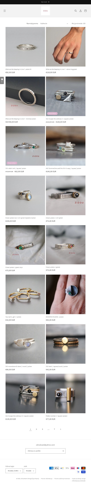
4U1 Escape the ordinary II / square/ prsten (60, 119)
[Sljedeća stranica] (60, 429)
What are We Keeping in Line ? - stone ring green (61, 69)
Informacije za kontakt (78, 481)
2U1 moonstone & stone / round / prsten (19, 366)
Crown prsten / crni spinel (54, 218)
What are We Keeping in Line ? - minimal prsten (21, 119)
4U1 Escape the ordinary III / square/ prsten (20, 416)
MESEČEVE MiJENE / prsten (54, 317)
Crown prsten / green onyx (14, 267)
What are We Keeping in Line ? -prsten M (18, 69)
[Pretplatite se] (62, 451)
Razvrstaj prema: (32, 23)
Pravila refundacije (46, 478)
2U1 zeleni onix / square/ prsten (16, 168)
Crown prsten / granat (53, 267)
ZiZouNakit (24, 478)
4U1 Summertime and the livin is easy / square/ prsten (63, 168)
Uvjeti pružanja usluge (78, 478)
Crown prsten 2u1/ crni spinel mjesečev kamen (21, 218)
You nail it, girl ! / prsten (13, 317)
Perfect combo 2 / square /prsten (56, 416)
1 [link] (30, 429)
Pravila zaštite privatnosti (62, 478)
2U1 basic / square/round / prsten (57, 366)
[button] (4, 10)
